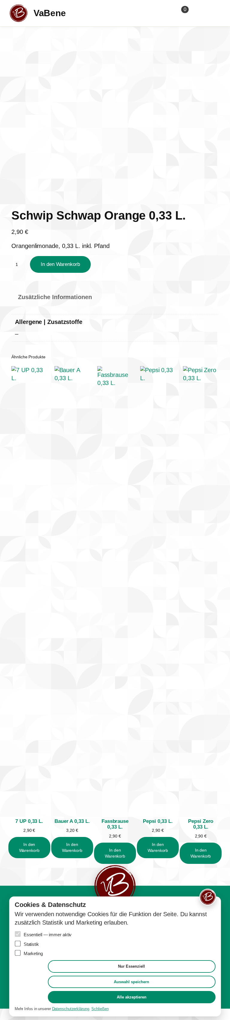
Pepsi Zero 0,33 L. (200, 824)
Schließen (99, 1009)
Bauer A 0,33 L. (72, 821)
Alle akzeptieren (131, 997)
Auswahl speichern (131, 982)
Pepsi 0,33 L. (158, 821)
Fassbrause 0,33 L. (115, 824)
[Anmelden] (197, 13)
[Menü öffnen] (211, 13)
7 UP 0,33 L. (29, 821)
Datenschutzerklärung (70, 1009)
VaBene (50, 13)
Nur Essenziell (131, 966)
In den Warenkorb (60, 264)
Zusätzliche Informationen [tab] (55, 297)
